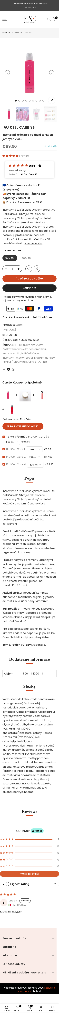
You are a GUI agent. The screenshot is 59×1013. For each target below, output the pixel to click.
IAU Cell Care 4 (16, 464)
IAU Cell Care (30, 353)
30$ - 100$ (18, 345)
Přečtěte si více (33, 243)
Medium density (44, 358)
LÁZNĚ (12, 330)
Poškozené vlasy (13, 349)
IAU (18, 353)
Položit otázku (42, 317)
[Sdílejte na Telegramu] (8, 369)
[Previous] (7, 72)
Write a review (29, 874)
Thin (44, 362)
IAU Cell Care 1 (15, 449)
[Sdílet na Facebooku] (3, 369)
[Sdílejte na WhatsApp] (13, 369)
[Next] (51, 72)
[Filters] (3, 884)
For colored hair (35, 349)
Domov (6, 32)
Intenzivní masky (13, 358)
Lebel (18, 325)
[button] (10, 156)
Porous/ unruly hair (14, 362)
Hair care (8, 353)
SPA (37, 362)
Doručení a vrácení (15, 317)
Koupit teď (29, 288)
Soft (31, 362)
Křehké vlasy (34, 345)
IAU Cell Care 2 (16, 457)
